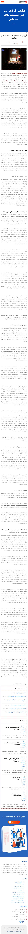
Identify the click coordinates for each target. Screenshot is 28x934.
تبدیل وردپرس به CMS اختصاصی (18, 900)
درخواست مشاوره (15, 822)
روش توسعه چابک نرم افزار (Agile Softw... (17, 696)
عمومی (7, 42)
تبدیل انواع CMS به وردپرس (19, 898)
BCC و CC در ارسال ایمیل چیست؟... (18, 705)
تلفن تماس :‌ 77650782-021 (18, 912)
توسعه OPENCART (20, 884)
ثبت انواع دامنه (21, 890)
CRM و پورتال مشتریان (20, 909)
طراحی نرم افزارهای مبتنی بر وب (18, 896)
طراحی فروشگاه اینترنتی (19, 882)
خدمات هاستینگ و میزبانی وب (18, 892)
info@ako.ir (15, 917)
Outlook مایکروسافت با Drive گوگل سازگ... (16, 712)
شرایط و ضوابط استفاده (18, 931)
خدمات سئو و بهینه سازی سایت (18, 894)
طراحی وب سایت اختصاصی (19, 888)
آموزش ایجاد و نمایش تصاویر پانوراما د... (17, 708)
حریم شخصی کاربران (10, 931)
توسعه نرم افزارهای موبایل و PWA (17, 902)
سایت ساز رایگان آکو (21, 693)
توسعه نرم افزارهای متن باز (19, 886)
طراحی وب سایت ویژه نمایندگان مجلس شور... (16, 700)
